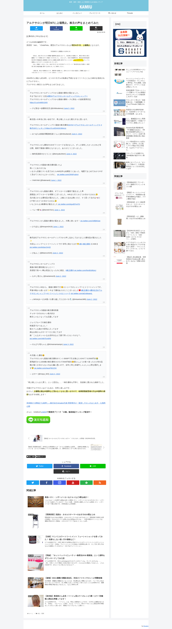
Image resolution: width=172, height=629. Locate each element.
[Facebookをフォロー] (46, 482)
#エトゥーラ (65, 294)
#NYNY (71, 125)
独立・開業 (32, 456)
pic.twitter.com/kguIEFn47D (69, 204)
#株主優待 (86, 244)
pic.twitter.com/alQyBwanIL (81, 294)
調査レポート (41, 456)
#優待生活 (93, 290)
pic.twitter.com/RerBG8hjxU (85, 270)
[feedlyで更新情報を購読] (86, 482)
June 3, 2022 (71, 154)
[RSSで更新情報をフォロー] (99, 482)
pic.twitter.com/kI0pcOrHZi (40, 247)
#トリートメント (53, 294)
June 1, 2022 (56, 180)
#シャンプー (83, 96)
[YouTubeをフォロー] (73, 482)
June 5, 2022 (69, 108)
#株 (80, 244)
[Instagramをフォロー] (59, 482)
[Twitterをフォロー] (32, 482)
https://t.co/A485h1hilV (39, 103)
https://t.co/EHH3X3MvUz (56, 128)
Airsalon (146, 626)
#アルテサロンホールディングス (65, 96)
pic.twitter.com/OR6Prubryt (67, 175)
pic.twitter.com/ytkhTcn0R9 (40, 339)
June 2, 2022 (58, 253)
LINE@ (44, 412)
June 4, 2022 (77, 134)
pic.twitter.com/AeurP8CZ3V (45, 368)
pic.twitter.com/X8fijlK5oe (90, 221)
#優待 (49, 96)
